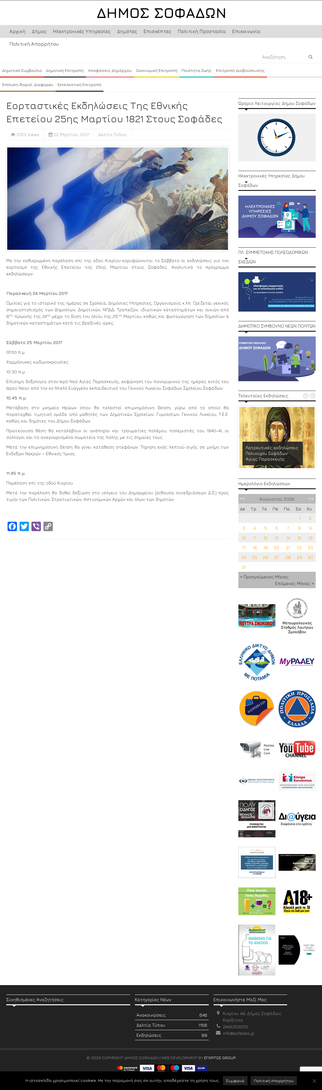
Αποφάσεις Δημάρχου (110, 70)
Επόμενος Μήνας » (294, 583)
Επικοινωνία (246, 31)
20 (276, 547)
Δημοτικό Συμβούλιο (22, 70)
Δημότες (127, 31)
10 (244, 537)
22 (299, 547)
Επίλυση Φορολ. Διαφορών (27, 84)
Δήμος (39, 31)
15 (299, 537)
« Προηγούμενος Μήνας (264, 576)
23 (310, 547)
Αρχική (17, 31)
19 (265, 547)
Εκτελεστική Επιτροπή (79, 84)
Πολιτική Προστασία (202, 31)
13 (277, 537)
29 (299, 557)
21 (288, 547)
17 (244, 547)
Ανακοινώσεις (171, 1015)
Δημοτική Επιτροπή (65, 70)
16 (310, 537)
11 (254, 537)
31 (244, 567)
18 (255, 547)
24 (244, 557)
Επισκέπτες (157, 31)
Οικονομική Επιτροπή (156, 70)
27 (276, 557)
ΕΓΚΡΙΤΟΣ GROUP (220, 1057)
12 (266, 537)
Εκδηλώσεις (171, 1035)
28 (288, 557)
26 (265, 557)
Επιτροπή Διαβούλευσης (240, 70)
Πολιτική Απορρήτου (34, 44)
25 (254, 557)
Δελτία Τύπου (112, 134)
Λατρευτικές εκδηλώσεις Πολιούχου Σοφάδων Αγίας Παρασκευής (272, 453)
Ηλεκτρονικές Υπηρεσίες (82, 31)
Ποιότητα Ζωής (196, 70)
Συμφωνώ (235, 1080)
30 (310, 557)
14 (288, 537)
